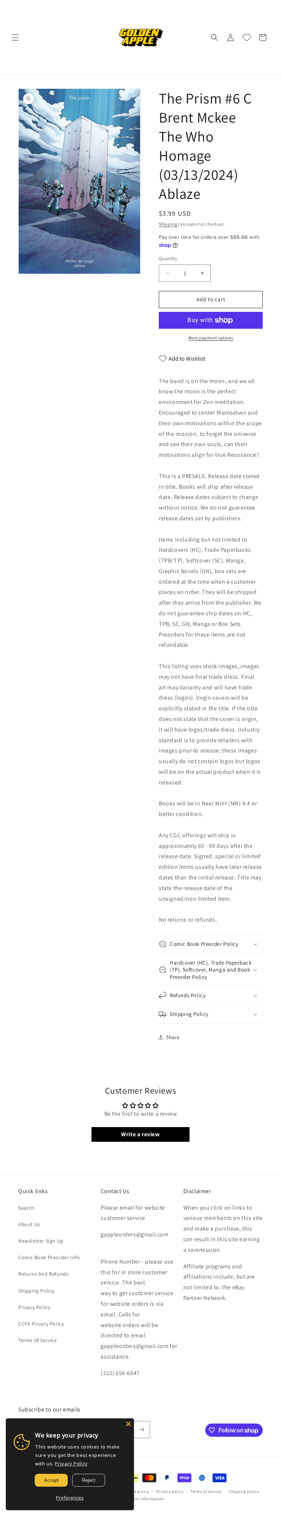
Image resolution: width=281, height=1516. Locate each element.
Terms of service (206, 1491)
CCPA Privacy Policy (41, 1323)
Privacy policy (169, 1491)
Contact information (144, 1498)
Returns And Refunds (43, 1274)
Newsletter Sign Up (41, 1241)
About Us (29, 1224)
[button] (15, 37)
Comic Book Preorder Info (49, 1257)
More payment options (210, 337)
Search (26, 1208)
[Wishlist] (247, 37)
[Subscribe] (142, 1429)
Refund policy (136, 1491)
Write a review (140, 1134)
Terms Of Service (37, 1340)
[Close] (128, 1424)
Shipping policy (244, 1491)
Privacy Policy (34, 1307)
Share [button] (173, 1037)
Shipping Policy (36, 1290)
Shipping (168, 224)
